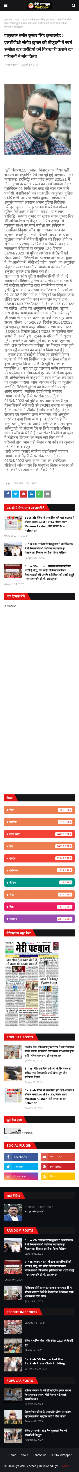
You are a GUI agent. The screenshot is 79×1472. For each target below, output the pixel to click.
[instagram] (21, 1176)
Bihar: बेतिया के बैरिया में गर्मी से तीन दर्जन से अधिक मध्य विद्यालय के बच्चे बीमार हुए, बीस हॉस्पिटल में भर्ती (48, 1072)
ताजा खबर (18, 483)
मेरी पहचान (12, 65)
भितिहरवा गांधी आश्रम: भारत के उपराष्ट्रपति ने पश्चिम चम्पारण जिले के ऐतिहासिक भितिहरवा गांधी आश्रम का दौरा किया (49, 1292)
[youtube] (58, 1157)
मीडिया (35, 882)
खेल (35, 810)
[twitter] (21, 1166)
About (24, 1455)
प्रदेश (17, 19)
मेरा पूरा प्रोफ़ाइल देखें (34, 1211)
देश (27, 483)
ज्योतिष (35, 822)
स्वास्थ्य (35, 919)
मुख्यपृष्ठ (8, 19)
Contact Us (39, 1455)
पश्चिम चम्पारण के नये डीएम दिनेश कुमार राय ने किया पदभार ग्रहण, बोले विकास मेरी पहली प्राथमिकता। (48, 1394)
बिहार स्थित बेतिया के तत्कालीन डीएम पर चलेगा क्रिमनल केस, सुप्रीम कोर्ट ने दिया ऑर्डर (48, 1414)
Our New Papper (61, 1455)
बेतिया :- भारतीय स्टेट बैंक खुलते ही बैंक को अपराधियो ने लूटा (46, 1433)
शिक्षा (35, 907)
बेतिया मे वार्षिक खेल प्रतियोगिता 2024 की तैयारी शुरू (49, 1343)
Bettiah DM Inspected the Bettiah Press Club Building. (45, 1361)
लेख (35, 895)
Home (12, 1455)
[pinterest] (58, 1166)
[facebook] (21, 1157)
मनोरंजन (35, 870)
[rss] (58, 1176)
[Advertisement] (39, 748)
